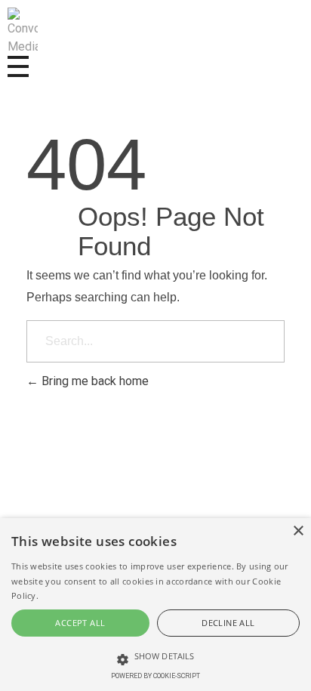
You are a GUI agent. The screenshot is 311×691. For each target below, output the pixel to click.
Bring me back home (93, 381)
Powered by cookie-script (155, 676)
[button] (155, 487)
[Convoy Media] (23, 32)
